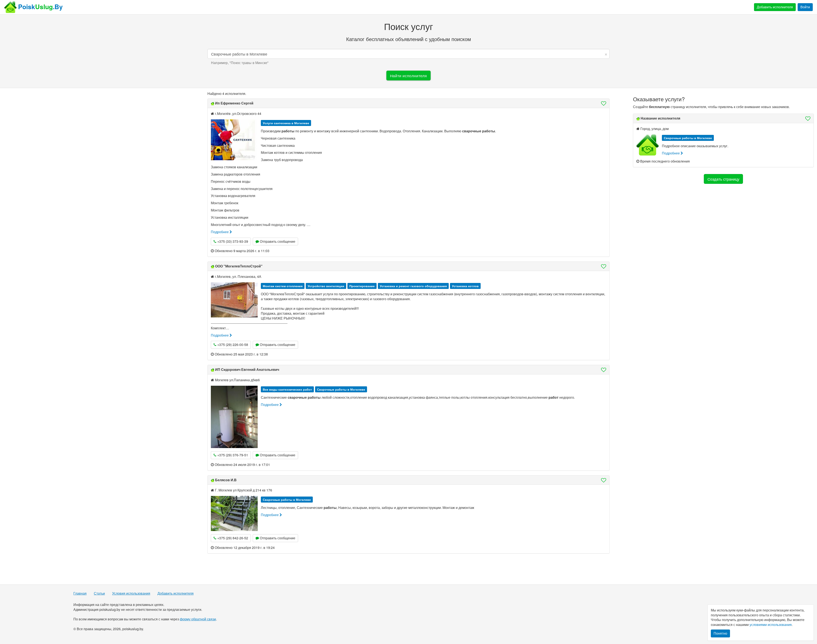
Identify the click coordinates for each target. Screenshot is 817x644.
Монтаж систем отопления (283, 286)
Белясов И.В (226, 479)
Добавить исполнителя (775, 6)
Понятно (720, 633)
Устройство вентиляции (326, 286)
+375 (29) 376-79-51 (232, 455)
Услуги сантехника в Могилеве (286, 123)
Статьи (99, 593)
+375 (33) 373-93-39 (232, 241)
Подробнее (220, 231)
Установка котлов (465, 286)
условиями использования (771, 624)
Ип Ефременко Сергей (234, 103)
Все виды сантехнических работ (287, 389)
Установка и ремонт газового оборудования (413, 286)
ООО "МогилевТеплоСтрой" (239, 266)
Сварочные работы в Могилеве (341, 389)
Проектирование (362, 286)
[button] (602, 103)
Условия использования (131, 593)
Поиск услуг (408, 26)
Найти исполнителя (408, 75)
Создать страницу (723, 179)
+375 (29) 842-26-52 (232, 537)
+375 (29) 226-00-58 (232, 344)
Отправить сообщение (277, 241)
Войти (805, 6)
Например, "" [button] (240, 62)
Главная (80, 593)
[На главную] (10, 7)
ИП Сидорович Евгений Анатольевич (247, 369)
